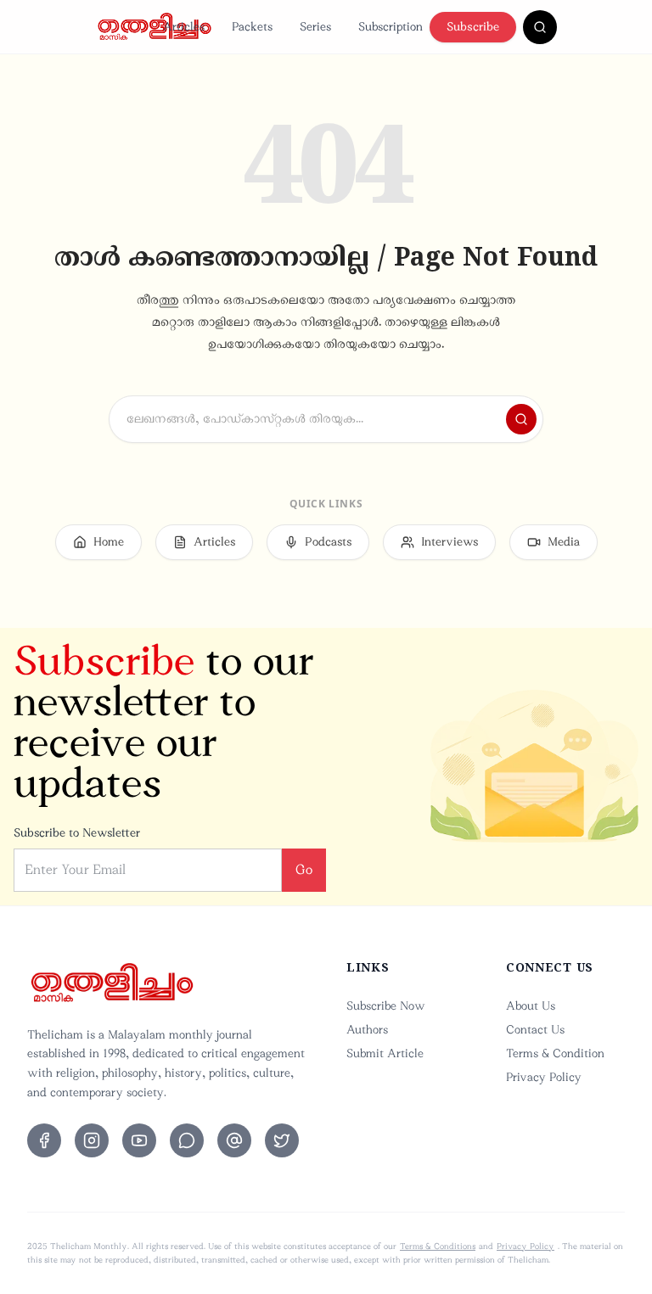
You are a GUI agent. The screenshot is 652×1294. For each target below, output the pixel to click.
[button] (326, 867)
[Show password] (473, 684)
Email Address (194, 562)
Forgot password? (456, 729)
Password (182, 647)
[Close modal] (507, 399)
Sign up (389, 916)
